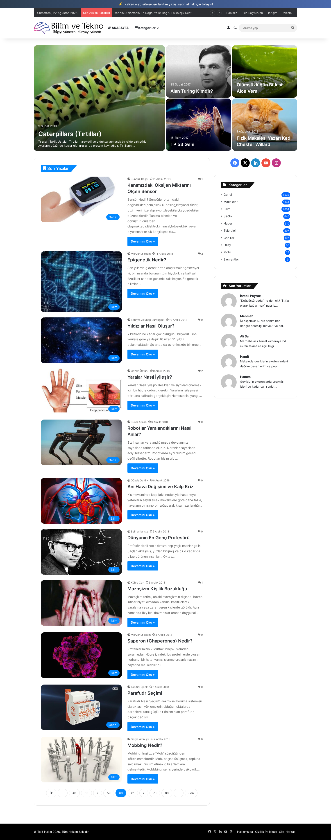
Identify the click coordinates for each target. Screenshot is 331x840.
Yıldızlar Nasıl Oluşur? (151, 326)
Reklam (287, 13)
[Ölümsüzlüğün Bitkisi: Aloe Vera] (264, 71)
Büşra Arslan (139, 422)
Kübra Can (137, 582)
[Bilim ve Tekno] (69, 28)
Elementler (231, 259)
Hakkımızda (245, 831)
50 (86, 793)
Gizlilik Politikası (266, 831)
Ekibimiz (231, 13)
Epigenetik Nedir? (146, 260)
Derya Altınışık (140, 739)
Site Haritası (287, 831)
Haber (228, 223)
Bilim (227, 209)
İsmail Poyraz (250, 296)
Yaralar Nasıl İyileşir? (149, 377)
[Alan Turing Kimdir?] (198, 71)
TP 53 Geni (182, 144)
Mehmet (246, 316)
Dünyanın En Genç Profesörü (158, 537)
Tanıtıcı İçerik (139, 687)
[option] (165, 98)
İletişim (272, 13)
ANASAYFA (120, 28)
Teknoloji (230, 230)
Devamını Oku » (143, 241)
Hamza (245, 377)
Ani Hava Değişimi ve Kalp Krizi (161, 486)
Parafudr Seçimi (144, 693)
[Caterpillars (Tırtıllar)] (99, 98)
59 (109, 793)
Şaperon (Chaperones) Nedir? (160, 641)
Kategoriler (147, 28)
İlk (51, 793)
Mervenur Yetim (141, 253)
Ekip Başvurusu (252, 13)
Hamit (244, 356)
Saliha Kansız (139, 531)
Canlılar (229, 238)
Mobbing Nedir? (144, 745)
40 (74, 793)
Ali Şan (245, 336)
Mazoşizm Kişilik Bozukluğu (157, 588)
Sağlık (228, 216)
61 (132, 793)
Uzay (227, 245)
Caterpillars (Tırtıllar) (70, 134)
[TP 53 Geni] (198, 125)
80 (167, 793)
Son (191, 793)
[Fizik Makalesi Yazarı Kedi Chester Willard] (264, 125)
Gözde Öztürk (139, 371)
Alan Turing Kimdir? (191, 91)
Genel (228, 194)
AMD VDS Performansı (130, 13)
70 (154, 793)
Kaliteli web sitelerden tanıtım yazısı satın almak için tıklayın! (165, 4)
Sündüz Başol (139, 179)
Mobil (227, 252)
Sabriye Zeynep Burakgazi (147, 319)
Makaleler (231, 202)
